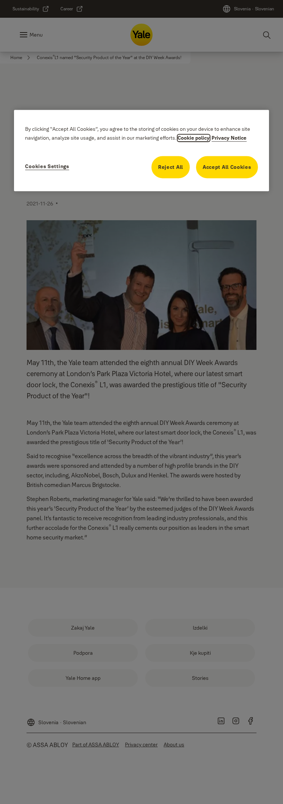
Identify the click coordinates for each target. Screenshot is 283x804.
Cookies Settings (47, 166)
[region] (141, 150)
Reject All (170, 167)
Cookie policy (194, 138)
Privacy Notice (229, 138)
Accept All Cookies (227, 167)
